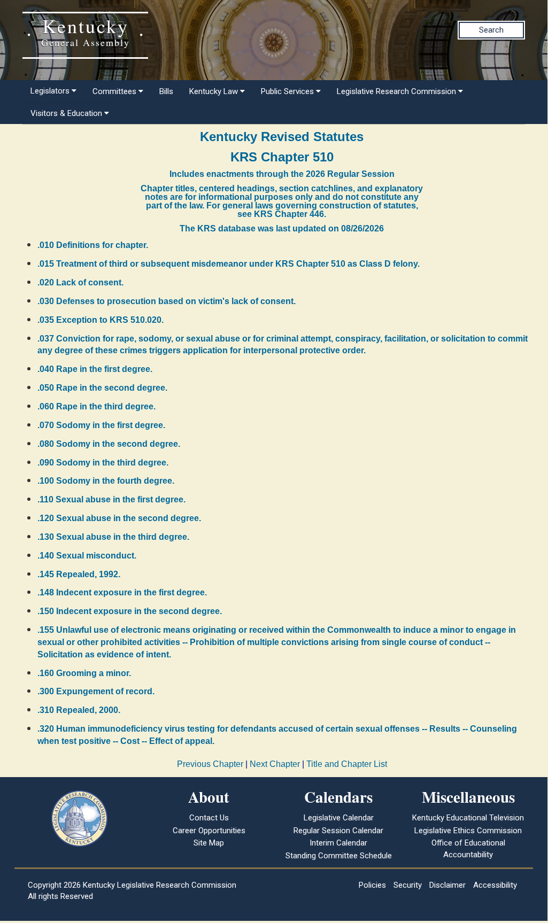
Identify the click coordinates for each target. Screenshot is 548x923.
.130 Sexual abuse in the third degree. (113, 536)
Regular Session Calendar (338, 830)
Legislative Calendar (339, 818)
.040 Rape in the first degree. (94, 369)
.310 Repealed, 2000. (78, 710)
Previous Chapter (210, 764)
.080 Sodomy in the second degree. (108, 443)
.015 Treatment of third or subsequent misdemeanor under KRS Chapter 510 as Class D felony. (228, 263)
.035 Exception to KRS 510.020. (100, 319)
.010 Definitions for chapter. (92, 245)
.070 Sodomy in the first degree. (101, 425)
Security (407, 885)
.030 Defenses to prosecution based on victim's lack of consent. (166, 301)
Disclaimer (447, 885)
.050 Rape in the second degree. (102, 387)
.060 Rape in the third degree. (96, 406)
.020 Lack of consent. (80, 282)
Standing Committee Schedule (338, 855)
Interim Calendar (338, 843)
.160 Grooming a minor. (84, 673)
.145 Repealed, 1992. (78, 574)
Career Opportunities (209, 830)
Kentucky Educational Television (468, 818)
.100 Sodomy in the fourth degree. (105, 480)
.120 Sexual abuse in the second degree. (119, 518)
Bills (166, 91)
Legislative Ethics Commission (468, 830)
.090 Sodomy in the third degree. (102, 462)
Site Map (209, 843)
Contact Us (209, 818)
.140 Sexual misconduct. (86, 555)
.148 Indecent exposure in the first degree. (122, 592)
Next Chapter (275, 764)
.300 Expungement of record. (96, 691)
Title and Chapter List (346, 764)
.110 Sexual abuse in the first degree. (111, 499)
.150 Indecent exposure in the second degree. (129, 611)
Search (491, 30)
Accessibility (495, 885)
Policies (372, 885)
